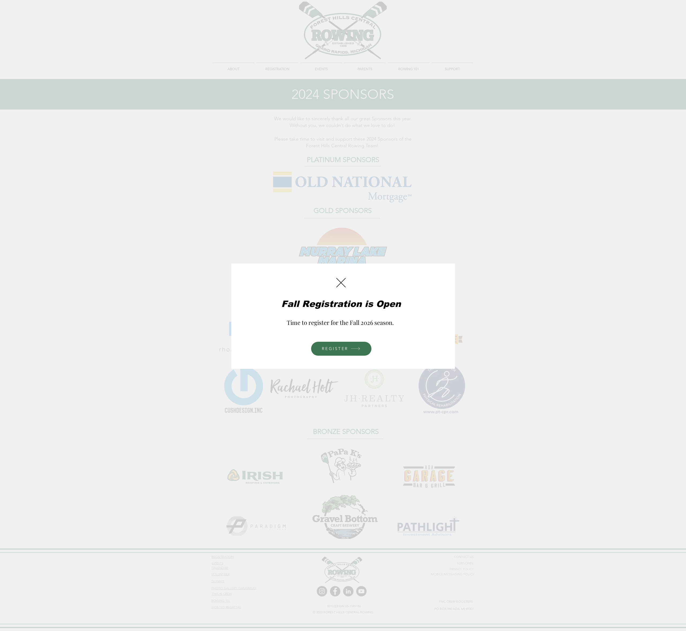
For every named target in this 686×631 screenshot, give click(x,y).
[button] (341, 282)
